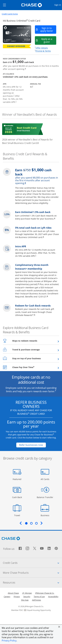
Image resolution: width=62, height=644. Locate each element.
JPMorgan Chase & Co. (44, 593)
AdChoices (36, 600)
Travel (18, 515)
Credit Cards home (10, 14)
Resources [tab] (32, 582)
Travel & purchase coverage (33, 349)
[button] (59, 627)
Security (26, 596)
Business (45, 515)
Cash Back (17, 497)
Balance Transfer (45, 497)
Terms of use (39, 596)
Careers (7, 596)
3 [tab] (36, 523)
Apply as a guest (48, 40)
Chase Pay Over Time (30, 367)
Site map (25, 600)
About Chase (13, 593)
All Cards (45, 479)
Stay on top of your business (33, 358)
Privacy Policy (9, 640)
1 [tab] (26, 523)
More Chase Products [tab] (32, 572)
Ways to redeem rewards (31, 340)
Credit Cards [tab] (32, 563)
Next (41, 523)
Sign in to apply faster (48, 29)
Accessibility (53, 596)
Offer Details (42, 47)
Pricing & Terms (43, 51)
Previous (20, 523)
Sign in (58, 4)
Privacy (17, 596)
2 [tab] (31, 523)
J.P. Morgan (27, 593)
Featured (17, 479)
